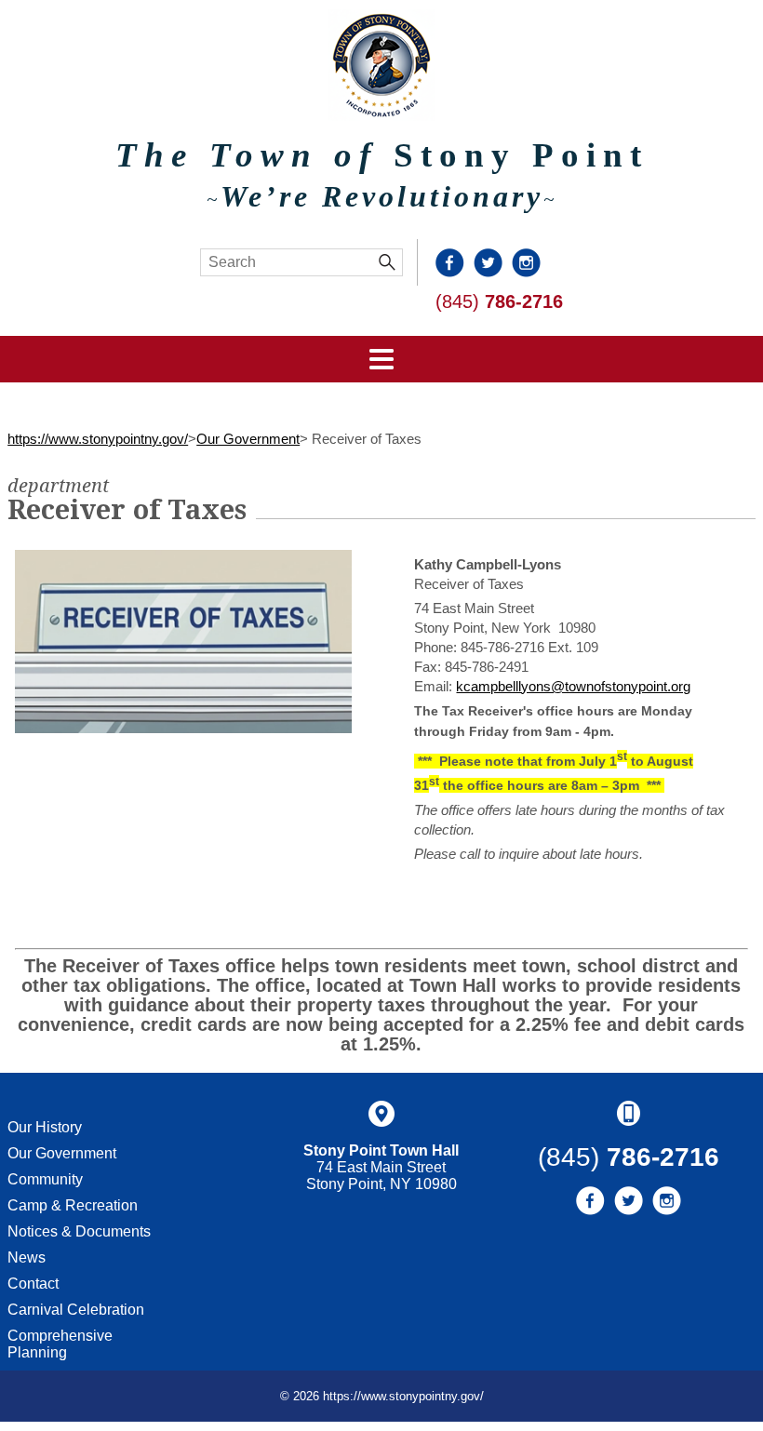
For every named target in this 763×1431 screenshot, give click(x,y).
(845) (499, 301)
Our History (44, 1127)
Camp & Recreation (72, 1205)
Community (45, 1179)
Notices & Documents (79, 1231)
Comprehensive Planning (60, 1344)
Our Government (248, 439)
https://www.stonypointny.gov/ (97, 439)
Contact (33, 1283)
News (26, 1257)
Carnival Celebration (75, 1309)
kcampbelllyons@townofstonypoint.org (573, 686)
